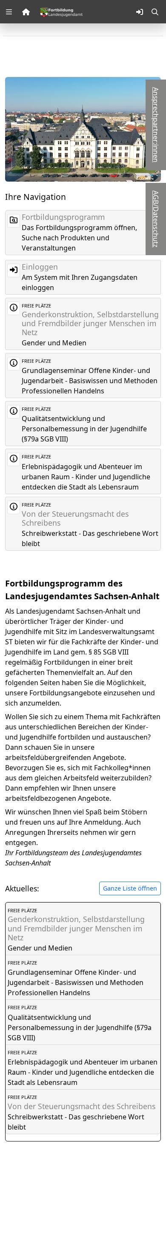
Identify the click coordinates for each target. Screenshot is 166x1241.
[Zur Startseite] (25, 12)
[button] (9, 12)
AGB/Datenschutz (155, 219)
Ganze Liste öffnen (130, 888)
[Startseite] (61, 11)
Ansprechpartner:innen (155, 124)
